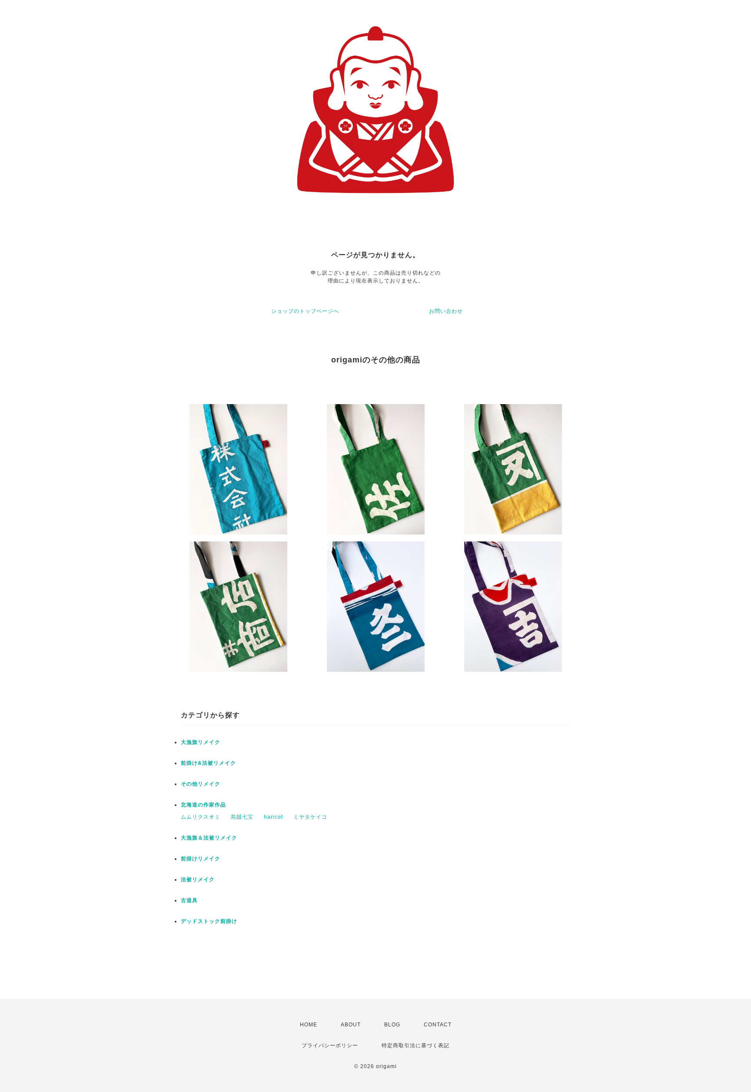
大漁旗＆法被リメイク (209, 838)
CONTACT (438, 1025)
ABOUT (351, 1025)
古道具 (189, 900)
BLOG (392, 1025)
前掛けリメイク (200, 859)
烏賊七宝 (242, 817)
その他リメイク (200, 784)
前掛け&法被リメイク (208, 763)
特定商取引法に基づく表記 (415, 1045)
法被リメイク (198, 879)
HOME (308, 1025)
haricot (273, 817)
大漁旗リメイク (200, 742)
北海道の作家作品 (203, 805)
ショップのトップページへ (305, 311)
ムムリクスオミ (200, 817)
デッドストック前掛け (209, 921)
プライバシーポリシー (330, 1045)
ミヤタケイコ (310, 817)
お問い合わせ (446, 311)
